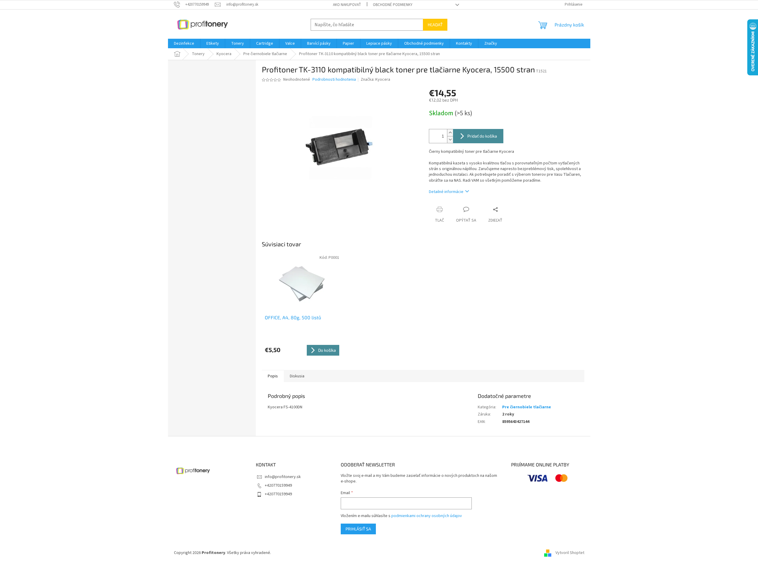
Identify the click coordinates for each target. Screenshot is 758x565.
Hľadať (435, 24)
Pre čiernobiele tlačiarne (526, 407)
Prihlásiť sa (358, 528)
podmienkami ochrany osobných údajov (426, 516)
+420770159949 (278, 485)
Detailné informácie (446, 192)
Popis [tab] (273, 376)
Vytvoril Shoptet (569, 553)
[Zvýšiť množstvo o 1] (450, 132)
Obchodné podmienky (393, 4)
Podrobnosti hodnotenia (334, 80)
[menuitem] (184, 43)
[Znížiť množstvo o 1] (450, 139)
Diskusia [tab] (297, 376)
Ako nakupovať (347, 4)
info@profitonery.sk (283, 477)
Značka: (375, 80)
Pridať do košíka (482, 135)
